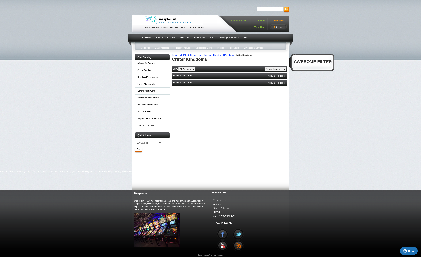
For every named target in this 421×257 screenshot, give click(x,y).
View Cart (259, 27)
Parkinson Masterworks (147, 105)
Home (174, 55)
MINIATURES (186, 55)
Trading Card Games (229, 38)
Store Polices (221, 208)
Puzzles (220, 48)
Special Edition (144, 111)
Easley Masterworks (146, 84)
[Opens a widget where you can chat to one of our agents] (409, 251)
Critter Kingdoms (144, 70)
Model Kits (145, 48)
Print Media (234, 48)
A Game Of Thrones (146, 63)
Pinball (246, 38)
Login (261, 20)
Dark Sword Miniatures (223, 55)
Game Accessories (163, 48)
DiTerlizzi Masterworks (147, 77)
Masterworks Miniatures (148, 98)
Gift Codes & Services (253, 48)
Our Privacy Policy (224, 215)
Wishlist (217, 204)
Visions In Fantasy (145, 125)
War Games (199, 38)
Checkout (278, 20)
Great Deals (146, 38)
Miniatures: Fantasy (202, 55)
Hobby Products (183, 48)
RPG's (212, 38)
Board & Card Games (165, 38)
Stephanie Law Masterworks (150, 118)
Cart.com (219, 255)
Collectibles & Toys (203, 48)
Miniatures (184, 38)
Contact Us (219, 200)
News (216, 211)
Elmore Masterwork (146, 91)
